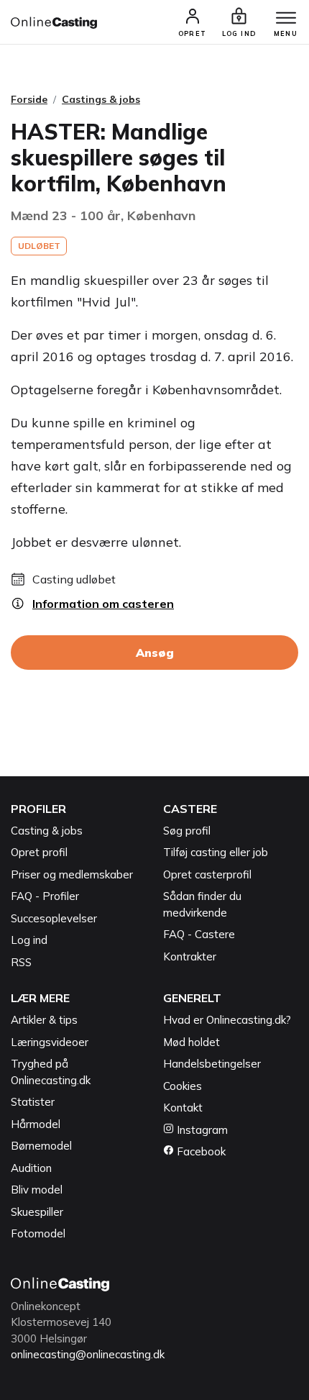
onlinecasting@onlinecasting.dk (88, 1354)
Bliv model (37, 1189)
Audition (31, 1168)
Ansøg (155, 652)
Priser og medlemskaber (72, 874)
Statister (33, 1102)
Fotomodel (38, 1233)
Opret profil (39, 852)
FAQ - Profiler (45, 896)
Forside (29, 99)
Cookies (182, 1086)
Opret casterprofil (207, 874)
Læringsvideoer (49, 1042)
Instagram (201, 1130)
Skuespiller (37, 1212)
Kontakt (183, 1107)
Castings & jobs (101, 99)
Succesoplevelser (54, 918)
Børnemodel (41, 1146)
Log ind (29, 940)
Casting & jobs (47, 830)
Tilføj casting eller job (215, 852)
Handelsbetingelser (212, 1064)
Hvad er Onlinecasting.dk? (227, 1020)
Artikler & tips (44, 1020)
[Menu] (286, 19)
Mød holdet (191, 1042)
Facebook (200, 1151)
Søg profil (187, 830)
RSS (21, 962)
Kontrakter (189, 956)
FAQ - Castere (199, 934)
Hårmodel (35, 1124)
